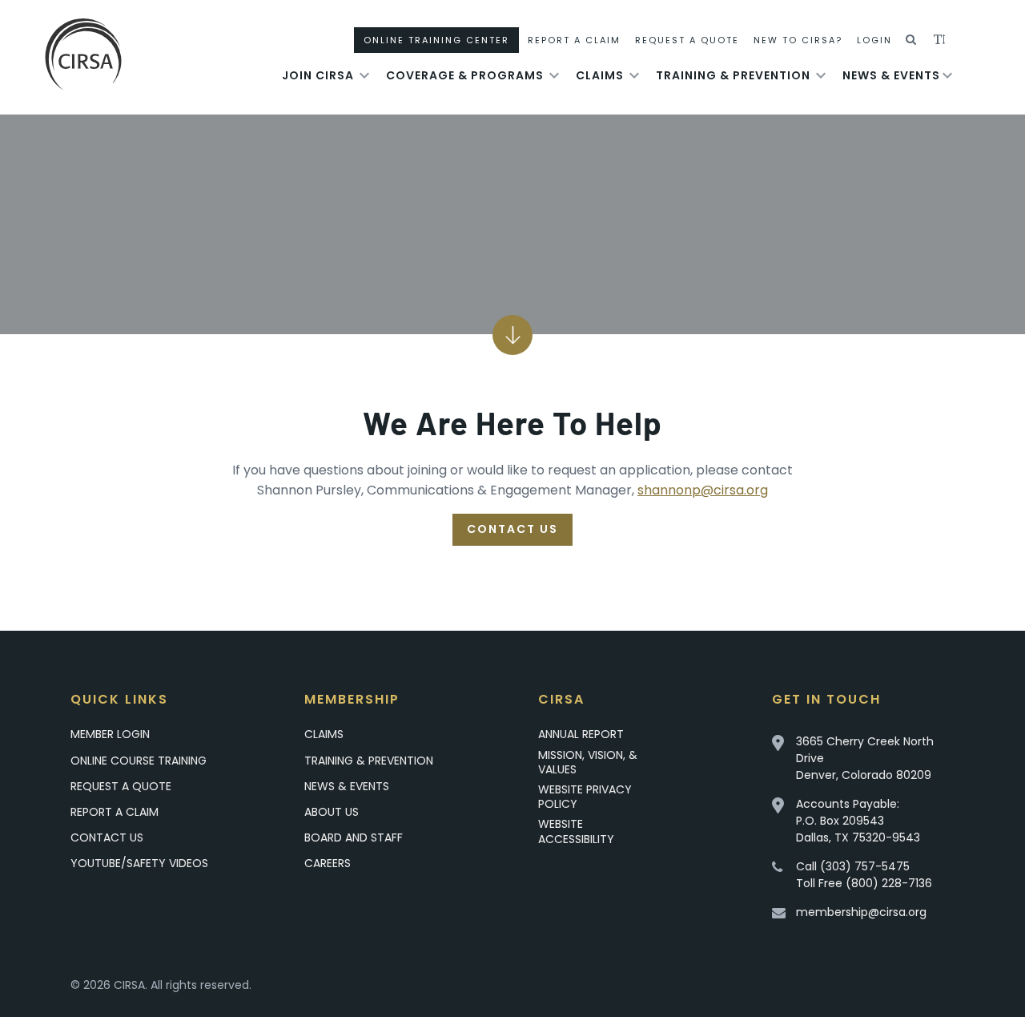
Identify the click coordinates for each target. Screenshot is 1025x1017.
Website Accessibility (576, 831)
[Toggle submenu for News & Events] (947, 75)
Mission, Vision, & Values (587, 762)
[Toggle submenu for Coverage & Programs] (554, 75)
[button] (912, 40)
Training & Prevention (733, 75)
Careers (327, 863)
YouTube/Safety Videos (139, 862)
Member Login (110, 734)
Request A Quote (687, 40)
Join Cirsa (318, 75)
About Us (331, 812)
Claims (600, 75)
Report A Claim (574, 40)
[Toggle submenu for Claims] (634, 75)
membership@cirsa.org (861, 912)
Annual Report (581, 734)
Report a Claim (114, 812)
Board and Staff (353, 837)
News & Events (891, 75)
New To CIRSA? (798, 40)
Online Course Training (138, 760)
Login (874, 40)
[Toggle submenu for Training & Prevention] (821, 75)
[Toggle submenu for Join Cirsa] (364, 75)
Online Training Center (436, 40)
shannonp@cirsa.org (702, 490)
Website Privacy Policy (585, 796)
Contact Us (512, 529)
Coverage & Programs (465, 75)
